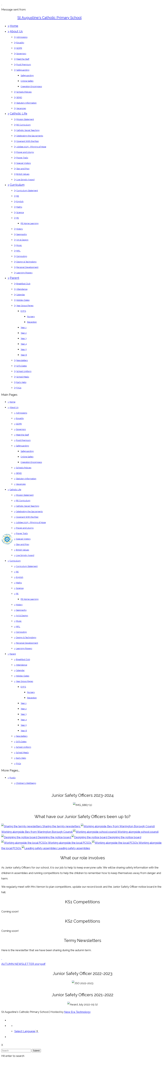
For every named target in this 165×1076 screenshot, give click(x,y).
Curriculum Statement (27, 190)
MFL (18, 251)
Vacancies (21, 108)
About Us (16, 31)
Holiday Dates (22, 300)
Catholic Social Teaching (27, 130)
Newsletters (22, 360)
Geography (21, 234)
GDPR (19, 48)
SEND (19, 97)
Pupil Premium (23, 64)
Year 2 (24, 333)
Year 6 (24, 355)
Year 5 (24, 349)
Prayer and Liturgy (25, 152)
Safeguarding (22, 70)
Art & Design (22, 240)
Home (14, 26)
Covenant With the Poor (27, 141)
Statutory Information (26, 103)
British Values (22, 174)
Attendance (21, 289)
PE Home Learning (30, 223)
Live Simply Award (25, 179)
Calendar (20, 294)
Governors (21, 53)
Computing (21, 256)
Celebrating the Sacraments (29, 136)
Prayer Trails (22, 157)
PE (17, 218)
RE (17, 196)
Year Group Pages (24, 305)
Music (19, 245)
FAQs (18, 388)
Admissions (21, 37)
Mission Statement (25, 119)
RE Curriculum (23, 125)
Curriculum (17, 184)
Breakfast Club (23, 283)
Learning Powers (24, 272)
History (19, 229)
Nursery (31, 316)
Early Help (21, 382)
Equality (20, 42)
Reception (32, 322)
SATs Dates (21, 366)
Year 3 (24, 338)
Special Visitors (23, 163)
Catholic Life (18, 113)
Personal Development (27, 267)
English (20, 201)
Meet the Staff (22, 59)
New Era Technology (77, 1011)
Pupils (12, 777)
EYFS (23, 311)
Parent (14, 278)
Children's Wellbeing (26, 783)
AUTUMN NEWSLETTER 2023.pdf (23, 963)
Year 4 (24, 344)
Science (20, 212)
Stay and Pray (22, 168)
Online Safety (27, 81)
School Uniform (23, 371)
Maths (19, 207)
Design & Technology (26, 262)
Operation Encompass (31, 86)
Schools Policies (24, 92)
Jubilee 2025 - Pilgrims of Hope (31, 146)
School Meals (22, 377)
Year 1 (23, 327)
